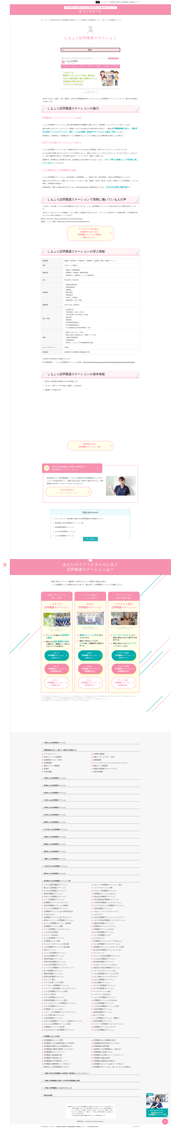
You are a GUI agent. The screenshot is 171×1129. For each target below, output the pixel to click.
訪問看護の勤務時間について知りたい (57, 1064)
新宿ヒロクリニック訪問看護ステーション (59, 920)
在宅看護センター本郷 (52, 941)
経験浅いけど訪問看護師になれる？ (56, 1067)
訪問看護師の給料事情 (101, 1046)
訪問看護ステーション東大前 (54, 1027)
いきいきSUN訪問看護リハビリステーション (109, 920)
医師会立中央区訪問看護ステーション (106, 968)
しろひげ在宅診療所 (51, 932)
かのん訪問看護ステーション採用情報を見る (90, 668)
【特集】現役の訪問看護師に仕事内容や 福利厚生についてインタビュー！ (67, 1073)
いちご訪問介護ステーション (54, 1015)
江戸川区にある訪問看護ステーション (55, 829)
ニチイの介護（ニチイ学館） (54, 982)
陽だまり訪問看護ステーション (55, 888)
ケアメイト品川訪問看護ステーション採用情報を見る (123, 668)
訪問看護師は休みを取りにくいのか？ (106, 1043)
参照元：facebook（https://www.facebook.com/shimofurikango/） (62, 219)
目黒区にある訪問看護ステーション (55, 837)
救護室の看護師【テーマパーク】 (105, 769)
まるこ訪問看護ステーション (103, 979)
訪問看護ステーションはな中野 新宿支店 (58, 911)
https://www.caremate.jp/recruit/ (124, 628)
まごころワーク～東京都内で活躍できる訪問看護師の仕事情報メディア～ (120, 2)
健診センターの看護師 (52, 766)
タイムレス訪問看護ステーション (105, 891)
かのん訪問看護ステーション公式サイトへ (90, 655)
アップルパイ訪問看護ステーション (56, 985)
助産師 (46, 769)
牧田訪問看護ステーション (53, 959)
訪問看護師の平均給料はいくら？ (56, 1061)
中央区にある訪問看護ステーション (55, 800)
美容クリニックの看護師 (52, 757)
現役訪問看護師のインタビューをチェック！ (67, 491)
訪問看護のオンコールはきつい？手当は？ (108, 1064)
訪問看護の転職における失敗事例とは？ (58, 1046)
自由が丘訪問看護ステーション (104, 896)
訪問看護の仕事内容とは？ (53, 1058)
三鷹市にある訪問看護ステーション (55, 859)
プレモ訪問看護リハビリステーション (106, 944)
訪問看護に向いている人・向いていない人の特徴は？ (112, 1067)
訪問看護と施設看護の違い (53, 1055)
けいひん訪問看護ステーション (55, 891)
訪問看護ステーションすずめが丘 (105, 1000)
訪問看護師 (48, 763)
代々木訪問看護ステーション (103, 988)
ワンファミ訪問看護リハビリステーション (108, 1024)
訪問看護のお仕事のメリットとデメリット (108, 1055)
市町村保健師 (98, 772)
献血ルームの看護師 (100, 766)
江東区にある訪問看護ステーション (55, 778)
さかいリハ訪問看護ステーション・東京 (107, 885)
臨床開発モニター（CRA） (53, 760)
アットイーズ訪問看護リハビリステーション (60, 988)
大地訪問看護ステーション (53, 1018)
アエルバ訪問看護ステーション (104, 985)
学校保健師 (48, 772)
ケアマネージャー (50, 754)
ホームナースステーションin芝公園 (56, 944)
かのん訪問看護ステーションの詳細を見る (89, 682)
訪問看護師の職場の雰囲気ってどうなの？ (59, 1049)
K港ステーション (50, 950)
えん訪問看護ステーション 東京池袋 (57, 947)
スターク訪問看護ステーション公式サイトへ (56, 655)
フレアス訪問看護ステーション (55, 953)
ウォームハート (98, 953)
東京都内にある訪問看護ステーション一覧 (89, 445)
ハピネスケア (98, 914)
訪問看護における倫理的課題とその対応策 (59, 1043)
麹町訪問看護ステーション (53, 973)
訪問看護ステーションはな (53, 1009)
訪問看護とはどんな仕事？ (52, 1036)
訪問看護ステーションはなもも (104, 894)
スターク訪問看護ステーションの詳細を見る (55, 682)
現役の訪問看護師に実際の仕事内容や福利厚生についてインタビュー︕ (69, 468)
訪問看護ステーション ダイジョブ (56, 902)
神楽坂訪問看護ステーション (103, 923)
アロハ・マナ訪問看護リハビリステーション (60, 1012)
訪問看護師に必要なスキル (102, 1052)
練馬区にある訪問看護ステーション (55, 822)
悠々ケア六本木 (98, 1015)
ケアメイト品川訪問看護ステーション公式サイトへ (123, 655)
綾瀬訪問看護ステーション (102, 1012)
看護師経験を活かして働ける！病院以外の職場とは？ (60, 750)
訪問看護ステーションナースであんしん (107, 941)
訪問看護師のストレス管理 (53, 1040)
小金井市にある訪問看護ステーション (55, 866)
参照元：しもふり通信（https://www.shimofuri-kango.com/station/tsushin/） (65, 221)
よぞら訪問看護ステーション (64, 536)
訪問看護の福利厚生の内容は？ (104, 1061)
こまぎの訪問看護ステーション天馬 (106, 1006)
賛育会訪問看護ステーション (64, 540)
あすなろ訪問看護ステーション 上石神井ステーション (63, 1021)
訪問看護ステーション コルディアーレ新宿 (108, 947)
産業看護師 (97, 760)
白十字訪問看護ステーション (103, 932)
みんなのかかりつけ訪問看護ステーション (59, 1030)
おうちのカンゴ (98, 938)
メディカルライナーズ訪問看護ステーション (60, 1003)
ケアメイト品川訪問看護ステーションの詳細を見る (123, 682)
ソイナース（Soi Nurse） (102, 994)
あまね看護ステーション (102, 982)
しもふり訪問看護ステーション (104, 997)
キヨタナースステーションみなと (105, 965)
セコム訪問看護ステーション (54, 938)
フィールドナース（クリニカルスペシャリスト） (110, 763)
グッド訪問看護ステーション (54, 899)
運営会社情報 (48, 1095)
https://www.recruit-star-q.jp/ (56, 630)
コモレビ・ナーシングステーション (106, 911)
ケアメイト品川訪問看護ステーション (106, 956)
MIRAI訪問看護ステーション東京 (55, 1000)
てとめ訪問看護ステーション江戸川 (106, 973)
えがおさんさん (49, 914)
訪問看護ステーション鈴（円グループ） (58, 917)
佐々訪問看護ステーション (53, 970)
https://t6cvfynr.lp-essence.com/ (90, 628)
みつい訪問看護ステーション (54, 997)
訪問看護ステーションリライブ (104, 1027)
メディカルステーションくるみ (104, 970)
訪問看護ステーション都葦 (53, 926)
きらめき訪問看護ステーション (65, 531)
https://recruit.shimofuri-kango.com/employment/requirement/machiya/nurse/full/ (109, 362)
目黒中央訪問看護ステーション (55, 962)
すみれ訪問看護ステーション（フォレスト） (109, 917)
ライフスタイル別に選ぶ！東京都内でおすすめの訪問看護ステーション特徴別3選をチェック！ (89, 233)
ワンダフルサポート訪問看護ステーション (108, 905)
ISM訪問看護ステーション (102, 1021)
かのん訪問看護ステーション (54, 956)
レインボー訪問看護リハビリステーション (59, 968)
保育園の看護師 (98, 754)
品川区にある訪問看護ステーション (55, 815)
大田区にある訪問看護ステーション (55, 742)
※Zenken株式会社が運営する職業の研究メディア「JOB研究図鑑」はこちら (89, 1115)
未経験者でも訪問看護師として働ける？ (107, 1049)
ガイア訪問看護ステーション (54, 1006)
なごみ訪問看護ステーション (103, 1003)
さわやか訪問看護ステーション (55, 965)
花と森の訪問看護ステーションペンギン (107, 950)
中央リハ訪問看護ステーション (55, 896)
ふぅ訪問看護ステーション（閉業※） (106, 1018)
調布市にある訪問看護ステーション (55, 873)
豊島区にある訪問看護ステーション (55, 851)
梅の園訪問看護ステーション (64, 527)
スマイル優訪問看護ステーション (56, 885)
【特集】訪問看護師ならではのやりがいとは (58, 1088)
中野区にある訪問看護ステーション (55, 807)
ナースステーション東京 (102, 991)
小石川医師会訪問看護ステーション (106, 899)
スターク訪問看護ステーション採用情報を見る (56, 668)
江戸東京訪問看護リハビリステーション (107, 902)
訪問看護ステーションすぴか (103, 929)
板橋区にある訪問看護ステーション (55, 844)
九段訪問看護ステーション (102, 1009)
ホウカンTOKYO (50, 994)
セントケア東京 (49, 979)
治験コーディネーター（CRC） (104, 757)
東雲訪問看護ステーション (53, 894)
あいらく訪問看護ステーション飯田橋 (57, 923)
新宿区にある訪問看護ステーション (55, 785)
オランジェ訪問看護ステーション (56, 908)
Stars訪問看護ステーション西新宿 (56, 905)
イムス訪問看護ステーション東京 (56, 991)
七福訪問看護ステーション (102, 908)
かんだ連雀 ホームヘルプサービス (105, 976)
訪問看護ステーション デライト (104, 926)
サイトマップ (136, 1126)
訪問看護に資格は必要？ (102, 1058)
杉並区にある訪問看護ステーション (55, 793)
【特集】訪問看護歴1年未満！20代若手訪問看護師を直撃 (62, 1080)
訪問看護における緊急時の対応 (104, 1040)
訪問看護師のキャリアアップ (54, 1052)
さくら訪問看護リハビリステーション (57, 929)
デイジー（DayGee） (51, 935)
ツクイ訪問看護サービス (102, 935)
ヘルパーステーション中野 (102, 888)
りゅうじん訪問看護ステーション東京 (57, 1024)
